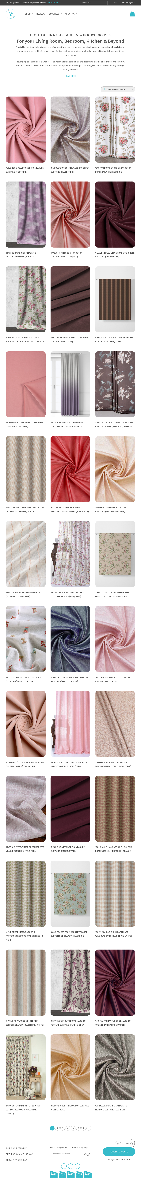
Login (123, 3)
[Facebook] (64, 1166)
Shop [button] (28, 13)
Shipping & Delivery (16, 1148)
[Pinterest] (70, 1166)
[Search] (110, 3)
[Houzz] (77, 1166)
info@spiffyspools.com (119, 1159)
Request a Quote (119, 1152)
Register (131, 3)
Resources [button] (53, 13)
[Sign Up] (87, 1154)
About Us (70, 13)
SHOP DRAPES (54, 3)
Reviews (40, 13)
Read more (70, 76)
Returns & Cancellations (19, 1154)
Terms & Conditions (16, 1160)
